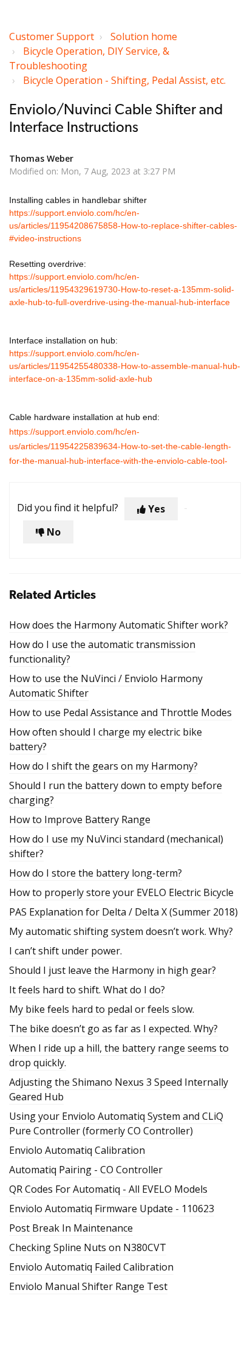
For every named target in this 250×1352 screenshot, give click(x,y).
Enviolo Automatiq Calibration (77, 1150)
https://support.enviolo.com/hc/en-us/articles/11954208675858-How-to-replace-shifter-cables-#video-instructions (123, 225)
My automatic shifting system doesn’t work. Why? (121, 931)
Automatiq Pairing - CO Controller (86, 1169)
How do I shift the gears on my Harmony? (103, 766)
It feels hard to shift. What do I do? (87, 989)
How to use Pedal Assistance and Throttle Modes (120, 712)
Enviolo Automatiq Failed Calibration (91, 1267)
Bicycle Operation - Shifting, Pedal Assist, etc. (124, 80)
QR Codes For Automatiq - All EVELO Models (108, 1189)
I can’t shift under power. (65, 950)
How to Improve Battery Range (79, 819)
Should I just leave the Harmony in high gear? (112, 970)
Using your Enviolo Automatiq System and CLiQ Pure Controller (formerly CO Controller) (116, 1123)
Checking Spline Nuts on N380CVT (87, 1247)
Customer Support (51, 36)
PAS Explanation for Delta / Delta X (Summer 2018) (123, 912)
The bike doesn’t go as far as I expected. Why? (113, 1028)
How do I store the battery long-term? (95, 873)
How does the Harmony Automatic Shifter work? (118, 625)
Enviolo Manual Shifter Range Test (88, 1286)
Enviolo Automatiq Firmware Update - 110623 (111, 1208)
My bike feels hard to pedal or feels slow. (101, 1009)
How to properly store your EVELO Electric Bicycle (121, 892)
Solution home (143, 36)
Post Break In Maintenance (71, 1228)
